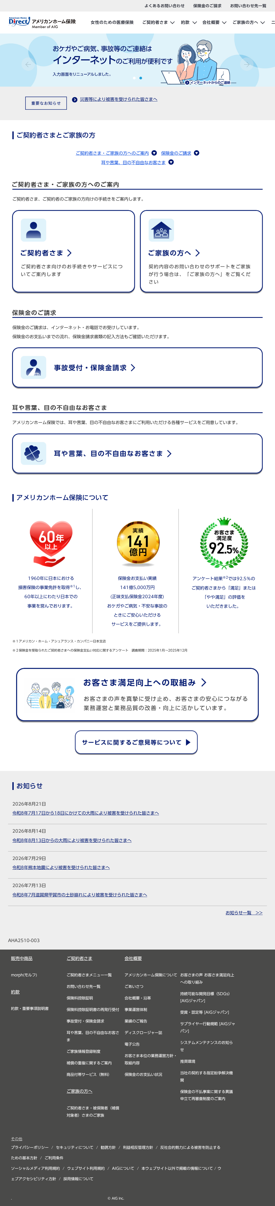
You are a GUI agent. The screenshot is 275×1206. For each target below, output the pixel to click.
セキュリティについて (74, 1147)
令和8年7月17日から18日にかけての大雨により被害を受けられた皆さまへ (85, 813)
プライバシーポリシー (30, 1147)
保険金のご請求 (176, 153)
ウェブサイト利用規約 (86, 1168)
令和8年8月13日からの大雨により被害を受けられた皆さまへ (72, 840)
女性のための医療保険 (112, 22)
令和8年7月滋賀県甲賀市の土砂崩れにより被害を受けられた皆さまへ (79, 895)
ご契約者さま (155, 22)
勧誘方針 (108, 1147)
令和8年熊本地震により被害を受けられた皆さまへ (61, 867)
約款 (185, 22)
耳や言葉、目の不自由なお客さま (133, 162)
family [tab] (140, 78)
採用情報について (78, 1179)
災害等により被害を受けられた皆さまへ (118, 99)
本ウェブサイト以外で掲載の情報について (177, 1168)
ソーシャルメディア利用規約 (35, 1168)
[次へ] (247, 64)
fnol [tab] (134, 78)
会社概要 (211, 22)
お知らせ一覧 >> (244, 913)
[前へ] (28, 64)
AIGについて (123, 1168)
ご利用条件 (54, 1158)
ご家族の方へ (245, 22)
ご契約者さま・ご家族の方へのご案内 (112, 153)
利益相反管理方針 (138, 1147)
